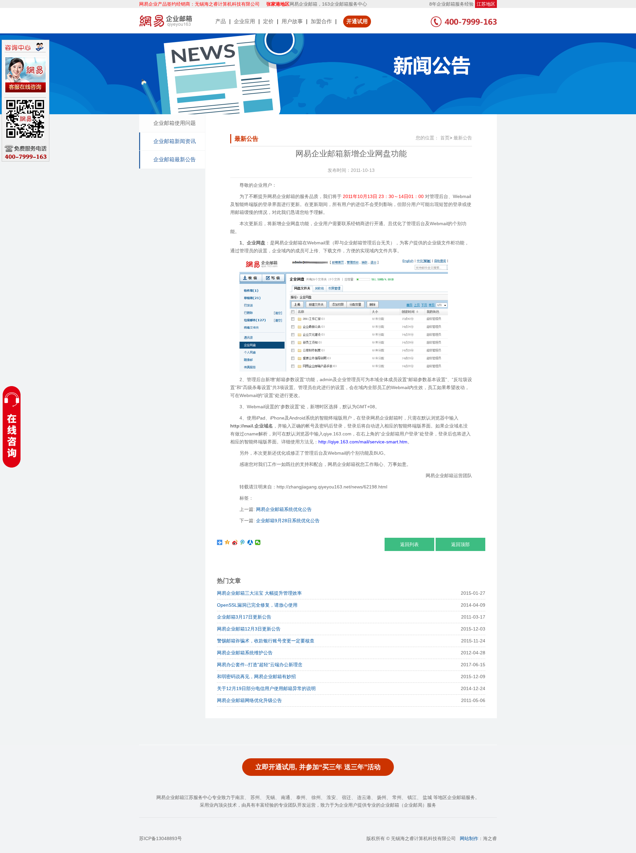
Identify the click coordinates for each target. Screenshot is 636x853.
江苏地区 (486, 4)
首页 (445, 137)
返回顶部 (460, 544)
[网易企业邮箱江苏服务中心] (165, 20)
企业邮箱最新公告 (174, 159)
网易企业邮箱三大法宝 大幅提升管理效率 (259, 593)
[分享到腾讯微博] (242, 542)
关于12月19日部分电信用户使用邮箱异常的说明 (266, 688)
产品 (220, 21)
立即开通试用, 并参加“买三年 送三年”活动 (318, 767)
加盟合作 (321, 21)
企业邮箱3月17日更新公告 (244, 617)
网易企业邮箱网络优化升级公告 (249, 700)
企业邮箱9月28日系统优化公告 (288, 520)
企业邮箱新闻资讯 (174, 141)
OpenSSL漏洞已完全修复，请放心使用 (257, 605)
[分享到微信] (258, 542)
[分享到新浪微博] (235, 542)
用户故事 (292, 21)
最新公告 (462, 137)
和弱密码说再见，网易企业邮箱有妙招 (256, 676)
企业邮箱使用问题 (174, 123)
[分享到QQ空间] (227, 542)
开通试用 (357, 21)
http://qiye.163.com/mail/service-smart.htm (362, 441)
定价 (268, 21)
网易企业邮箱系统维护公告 (245, 652)
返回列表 (409, 544)
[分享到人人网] (250, 542)
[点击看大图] (343, 370)
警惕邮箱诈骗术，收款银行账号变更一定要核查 (265, 640)
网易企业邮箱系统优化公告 (284, 509)
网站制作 (469, 838)
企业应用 (244, 21)
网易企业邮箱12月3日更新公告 (249, 628)
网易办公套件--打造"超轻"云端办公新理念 (259, 664)
